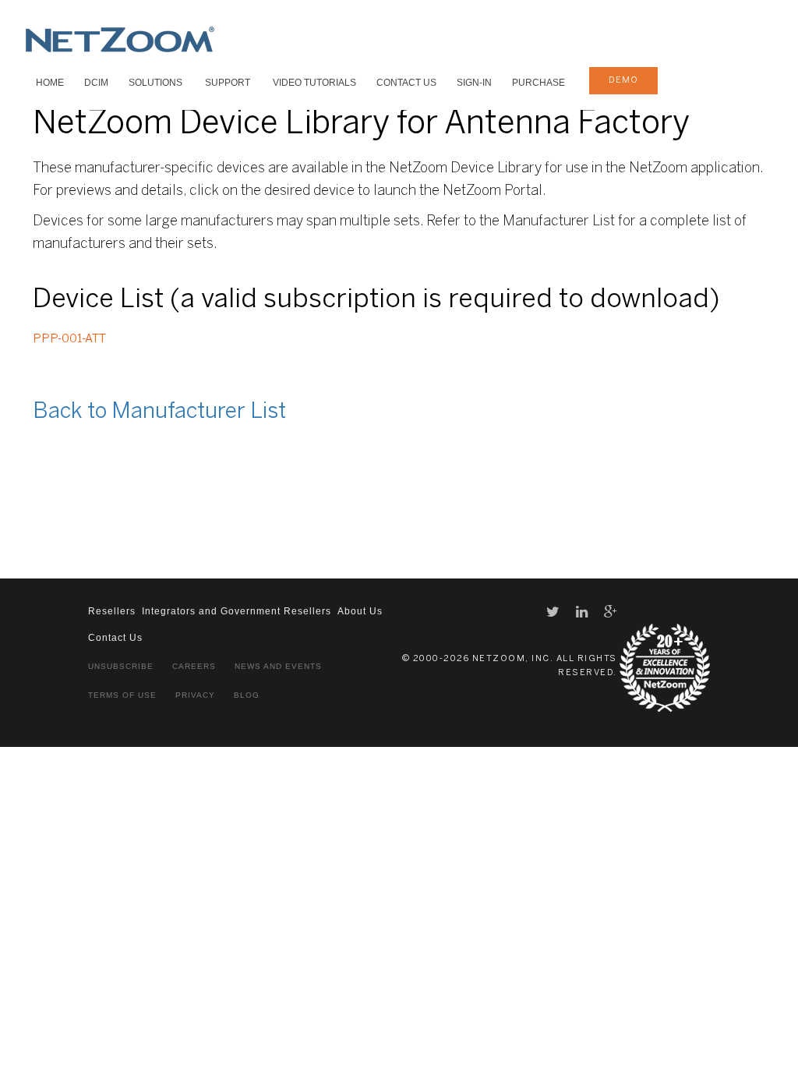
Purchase (538, 82)
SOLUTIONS (155, 82)
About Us (360, 611)
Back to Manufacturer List (159, 412)
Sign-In (474, 82)
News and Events (278, 666)
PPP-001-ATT (69, 339)
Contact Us (406, 82)
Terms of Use (122, 695)
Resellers (112, 611)
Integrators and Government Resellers (236, 611)
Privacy (195, 695)
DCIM (96, 82)
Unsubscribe (121, 666)
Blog (247, 695)
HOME (50, 82)
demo (623, 80)
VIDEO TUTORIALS (314, 82)
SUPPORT (227, 82)
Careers (194, 666)
